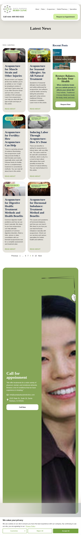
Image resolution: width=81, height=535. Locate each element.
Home (4, 45)
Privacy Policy (30, 526)
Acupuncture (51, 9)
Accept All (65, 531)
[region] (40, 526)
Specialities (73, 9)
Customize (14, 531)
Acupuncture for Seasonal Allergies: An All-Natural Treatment (37, 72)
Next (40, 256)
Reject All (40, 531)
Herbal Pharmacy (62, 9)
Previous (14, 256)
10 (36, 256)
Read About (10, 109)
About (37, 9)
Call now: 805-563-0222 (13, 17)
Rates (43, 9)
